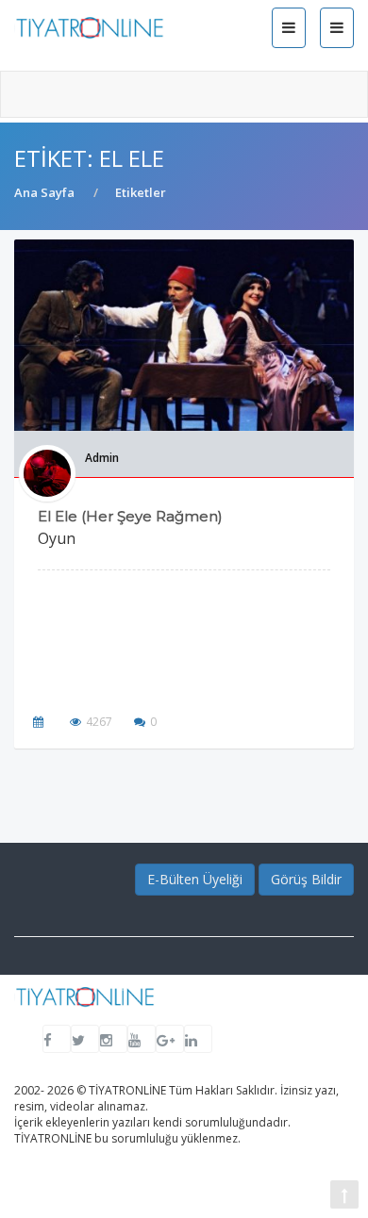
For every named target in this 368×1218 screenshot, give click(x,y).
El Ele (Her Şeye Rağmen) (130, 516)
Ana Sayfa (44, 192)
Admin (102, 458)
